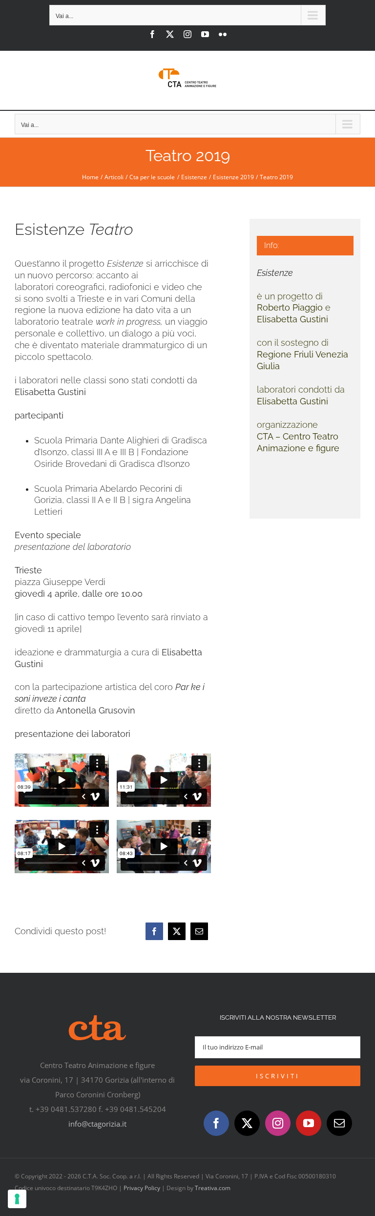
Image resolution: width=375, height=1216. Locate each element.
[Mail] (339, 1123)
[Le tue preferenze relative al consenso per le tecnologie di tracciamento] (17, 1199)
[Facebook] (154, 931)
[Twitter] (247, 1123)
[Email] (199, 931)
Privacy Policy (142, 1188)
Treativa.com (212, 1188)
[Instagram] (278, 1123)
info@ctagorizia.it (97, 1124)
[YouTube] (308, 1123)
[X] (177, 931)
